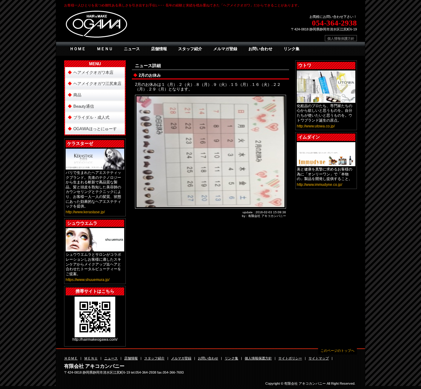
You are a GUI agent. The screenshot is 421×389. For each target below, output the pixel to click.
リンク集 (292, 48)
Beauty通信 (83, 106)
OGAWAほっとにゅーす (95, 128)
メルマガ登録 (225, 48)
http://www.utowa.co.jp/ (316, 126)
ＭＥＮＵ (105, 48)
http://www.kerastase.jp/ (85, 212)
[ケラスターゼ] (95, 167)
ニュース (132, 48)
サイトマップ (319, 358)
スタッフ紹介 (190, 48)
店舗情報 (159, 48)
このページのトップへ (337, 350)
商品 (77, 95)
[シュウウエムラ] (95, 249)
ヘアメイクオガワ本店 (93, 72)
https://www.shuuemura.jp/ (87, 280)
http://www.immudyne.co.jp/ (319, 184)
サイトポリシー (290, 358)
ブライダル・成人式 (91, 117)
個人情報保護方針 (340, 38)
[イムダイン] (326, 163)
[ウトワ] (326, 100)
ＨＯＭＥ (78, 48)
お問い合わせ (260, 48)
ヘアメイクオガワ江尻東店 (97, 83)
